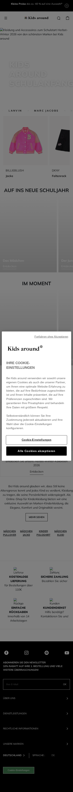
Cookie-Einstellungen (36, 439)
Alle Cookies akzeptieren (36, 451)
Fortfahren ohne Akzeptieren (51, 336)
